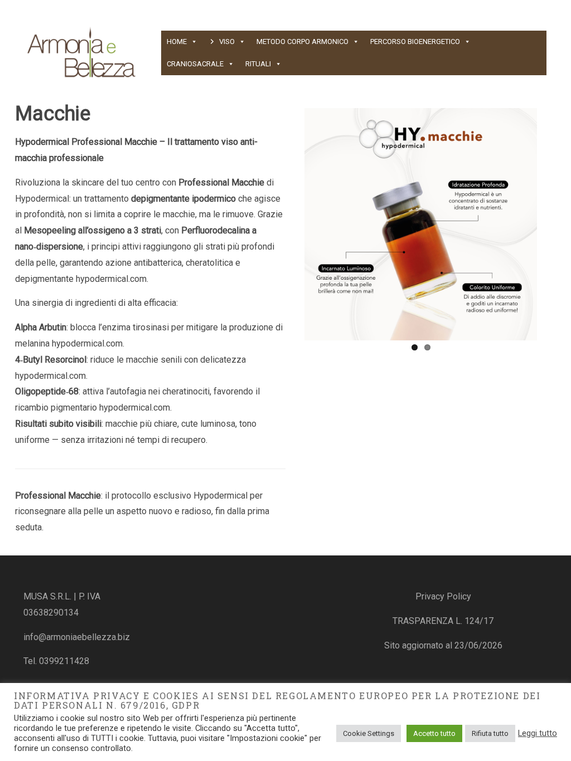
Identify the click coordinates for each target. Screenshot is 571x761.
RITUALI (258, 64)
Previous (288, 222)
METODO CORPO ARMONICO (303, 41)
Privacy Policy (443, 596)
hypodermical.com (111, 279)
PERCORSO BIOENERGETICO (415, 41)
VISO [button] (227, 41)
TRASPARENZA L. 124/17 (443, 621)
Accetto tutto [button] (434, 733)
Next (554, 222)
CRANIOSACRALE (195, 64)
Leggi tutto (537, 733)
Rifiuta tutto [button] (490, 733)
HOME (177, 41)
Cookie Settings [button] (368, 733)
